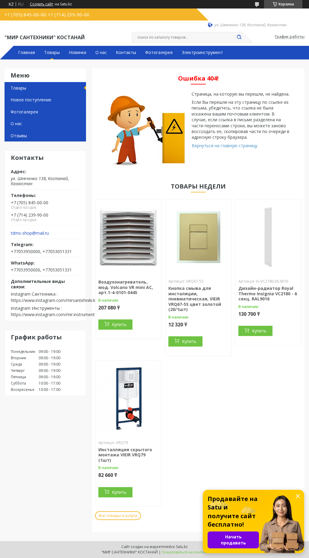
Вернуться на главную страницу (224, 145)
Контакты (126, 52)
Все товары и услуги (118, 515)
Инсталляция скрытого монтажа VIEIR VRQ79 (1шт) (125, 455)
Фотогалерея (159, 52)
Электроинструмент (202, 52)
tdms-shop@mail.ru (30, 233)
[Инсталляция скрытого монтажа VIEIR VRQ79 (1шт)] (128, 398)
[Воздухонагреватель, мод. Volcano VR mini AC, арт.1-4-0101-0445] (128, 237)
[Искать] (239, 37)
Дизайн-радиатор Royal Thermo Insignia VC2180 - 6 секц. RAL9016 (267, 293)
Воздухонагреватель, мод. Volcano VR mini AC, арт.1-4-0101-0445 (125, 287)
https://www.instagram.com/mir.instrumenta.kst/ (58, 314)
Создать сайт (41, 4)
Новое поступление (31, 100)
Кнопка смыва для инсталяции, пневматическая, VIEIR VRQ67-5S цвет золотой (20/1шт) (194, 298)
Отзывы (19, 135)
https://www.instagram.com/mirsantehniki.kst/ (55, 300)
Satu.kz (182, 546)
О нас (101, 52)
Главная (26, 52)
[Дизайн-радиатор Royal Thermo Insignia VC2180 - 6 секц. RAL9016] (268, 237)
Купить (119, 324)
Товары (52, 52)
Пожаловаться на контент (185, 552)
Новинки (77, 52)
